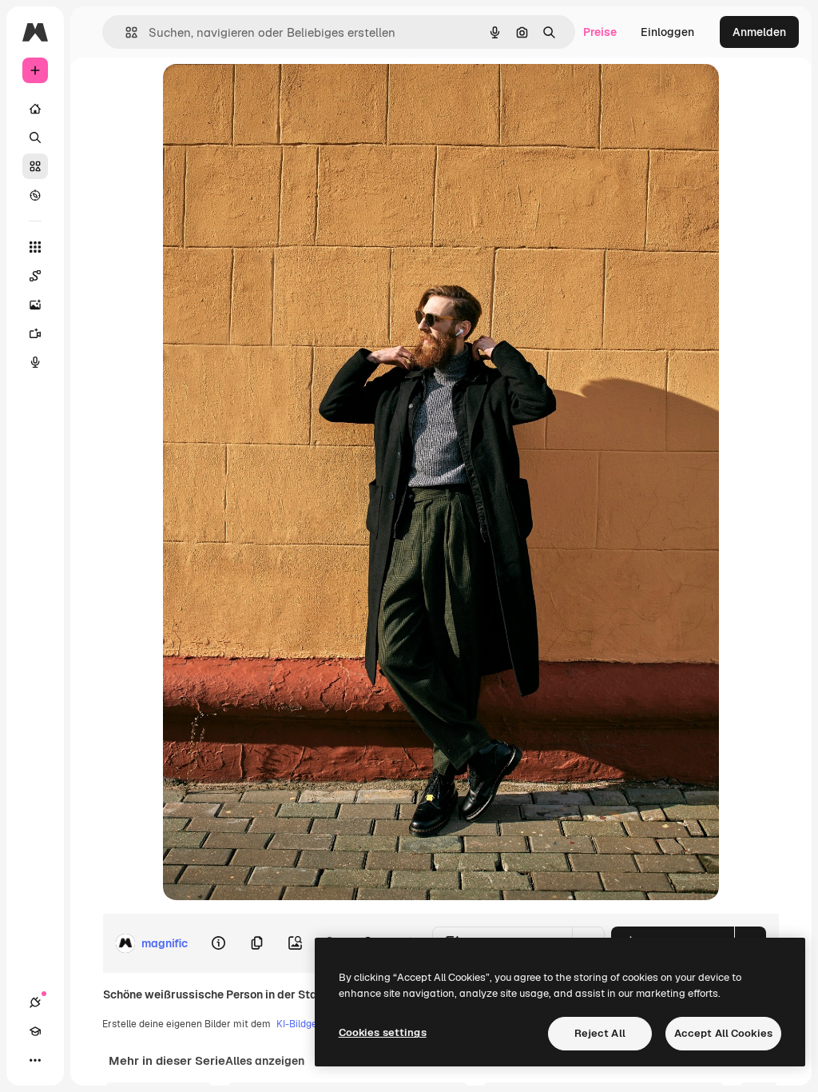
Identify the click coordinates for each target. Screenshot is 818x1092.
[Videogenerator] (35, 333)
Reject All (599, 1033)
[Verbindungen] (35, 1002)
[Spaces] (35, 276)
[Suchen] (35, 137)
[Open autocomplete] (125, 32)
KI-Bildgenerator (313, 1024)
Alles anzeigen (264, 1061)
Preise (600, 32)
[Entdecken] (35, 195)
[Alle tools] (35, 247)
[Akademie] (35, 1031)
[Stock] (35, 166)
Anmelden (759, 32)
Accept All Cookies (723, 1033)
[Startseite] (35, 109)
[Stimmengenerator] (35, 362)
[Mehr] (35, 1060)
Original (265, 94)
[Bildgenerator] (35, 304)
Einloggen (667, 32)
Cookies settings (383, 1032)
